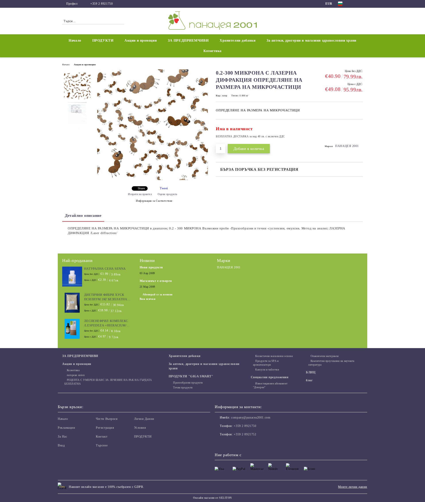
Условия (140, 427)
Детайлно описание (83, 215)
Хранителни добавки (237, 40)
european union (76, 375)
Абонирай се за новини (158, 294)
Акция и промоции (85, 64)
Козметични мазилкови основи (274, 356)
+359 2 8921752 (245, 434)
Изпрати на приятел (140, 194)
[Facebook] (353, 3)
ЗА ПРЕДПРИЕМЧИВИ (188, 40)
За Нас (62, 436)
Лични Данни (144, 419)
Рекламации (66, 427)
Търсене (102, 445)
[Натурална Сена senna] (72, 277)
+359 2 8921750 (101, 3)
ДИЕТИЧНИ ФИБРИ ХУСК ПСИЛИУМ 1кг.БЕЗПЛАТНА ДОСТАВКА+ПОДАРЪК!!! (105, 297)
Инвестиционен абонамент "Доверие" (270, 385)
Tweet (164, 188)
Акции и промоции (140, 40)
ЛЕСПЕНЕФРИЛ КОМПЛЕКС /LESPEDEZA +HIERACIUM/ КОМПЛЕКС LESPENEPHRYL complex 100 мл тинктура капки (107, 323)
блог (309, 380)
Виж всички (148, 298)
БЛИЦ (310, 372)
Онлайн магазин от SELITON (212, 497)
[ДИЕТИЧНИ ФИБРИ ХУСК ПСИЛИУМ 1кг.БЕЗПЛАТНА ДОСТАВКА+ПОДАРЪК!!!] (72, 303)
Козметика (212, 51)
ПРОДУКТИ (102, 40)
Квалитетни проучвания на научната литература (331, 362)
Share (141, 188)
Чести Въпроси (107, 419)
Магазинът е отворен (156, 281)
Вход (61, 445)
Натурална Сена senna (105, 268)
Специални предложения (270, 377)
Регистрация (105, 427)
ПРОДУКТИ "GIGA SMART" (191, 376)
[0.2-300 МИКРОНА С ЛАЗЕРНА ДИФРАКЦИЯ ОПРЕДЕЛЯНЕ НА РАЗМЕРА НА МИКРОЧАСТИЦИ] (152, 179)
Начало (75, 40)
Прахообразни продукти (188, 382)
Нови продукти (151, 267)
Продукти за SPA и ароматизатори (266, 362)
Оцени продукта (167, 194)
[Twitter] (360, 3)
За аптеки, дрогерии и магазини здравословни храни (311, 40)
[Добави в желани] (359, 133)
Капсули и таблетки (267, 369)
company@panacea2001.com (250, 417)
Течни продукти (183, 387)
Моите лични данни (352, 486)
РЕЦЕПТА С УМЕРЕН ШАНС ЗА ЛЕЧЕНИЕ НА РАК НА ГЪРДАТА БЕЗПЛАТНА (108, 381)
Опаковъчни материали (325, 356)
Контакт (101, 436)
